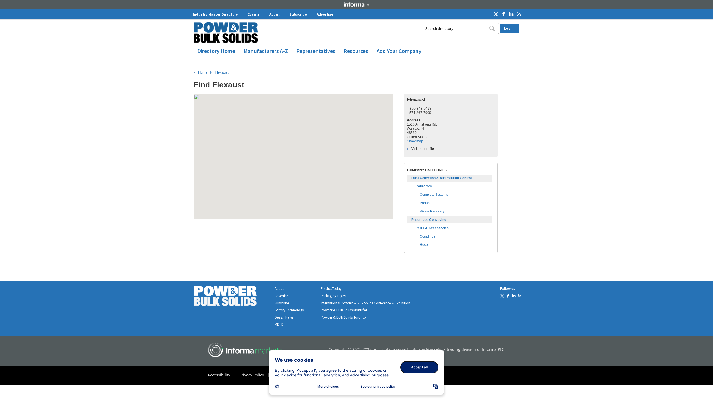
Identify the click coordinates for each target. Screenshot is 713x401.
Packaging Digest (333, 296)
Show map (415, 141)
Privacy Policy (251, 375)
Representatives (315, 50)
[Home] (228, 32)
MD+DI (279, 324)
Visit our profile (422, 149)
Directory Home (216, 50)
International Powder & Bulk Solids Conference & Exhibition (365, 303)
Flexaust (222, 72)
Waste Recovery (432, 211)
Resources (356, 50)
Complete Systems (434, 195)
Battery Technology (289, 310)
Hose (424, 245)
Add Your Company (399, 50)
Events (254, 14)
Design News (284, 317)
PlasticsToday (331, 288)
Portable (426, 203)
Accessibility (218, 375)
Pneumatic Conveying (428, 220)
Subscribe (298, 14)
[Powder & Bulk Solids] (232, 297)
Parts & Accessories (432, 228)
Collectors (424, 186)
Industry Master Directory (215, 14)
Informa (356, 4)
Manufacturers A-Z (265, 50)
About (274, 14)
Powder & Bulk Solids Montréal (344, 310)
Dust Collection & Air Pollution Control (441, 178)
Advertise (325, 14)
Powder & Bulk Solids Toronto (343, 317)
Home (202, 72)
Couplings (427, 236)
